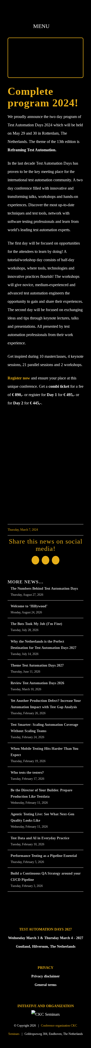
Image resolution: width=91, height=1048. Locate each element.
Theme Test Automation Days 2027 (37, 665)
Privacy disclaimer (45, 976)
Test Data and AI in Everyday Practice (40, 838)
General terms (45, 985)
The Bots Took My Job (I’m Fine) (36, 624)
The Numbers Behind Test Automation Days (44, 588)
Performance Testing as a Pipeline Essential (44, 856)
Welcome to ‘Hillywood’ (29, 606)
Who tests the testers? (27, 772)
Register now (19, 378)
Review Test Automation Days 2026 (37, 683)
